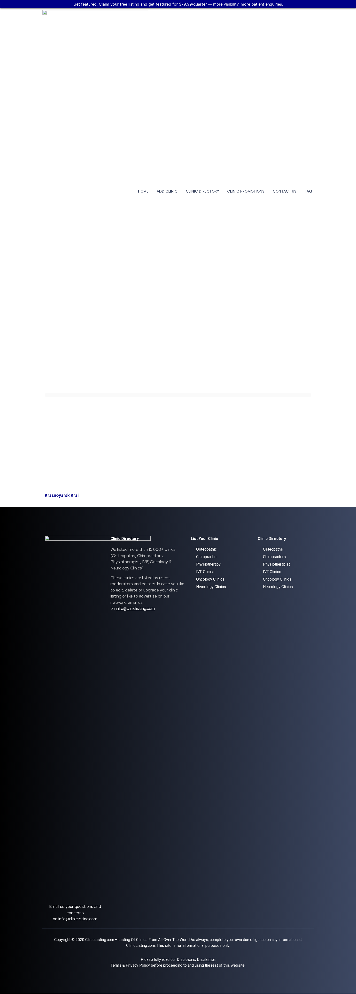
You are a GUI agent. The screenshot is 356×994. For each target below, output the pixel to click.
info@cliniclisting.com (77, 918)
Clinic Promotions (245, 191)
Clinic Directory (202, 191)
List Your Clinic (204, 538)
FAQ (308, 191)
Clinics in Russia (96, 406)
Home (143, 191)
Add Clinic (167, 191)
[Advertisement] (178, 451)
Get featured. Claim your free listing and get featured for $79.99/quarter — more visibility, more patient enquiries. (178, 4)
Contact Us (284, 191)
